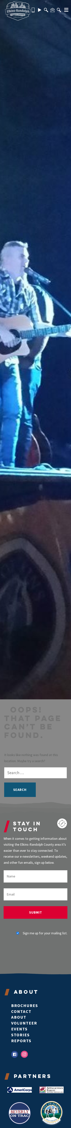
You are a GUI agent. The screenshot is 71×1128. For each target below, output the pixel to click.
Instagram (24, 1054)
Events (19, 1029)
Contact (21, 1011)
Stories (20, 1034)
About (18, 1017)
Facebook (14, 1054)
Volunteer (24, 1023)
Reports (21, 1040)
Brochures (24, 1005)
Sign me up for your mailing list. (45, 933)
